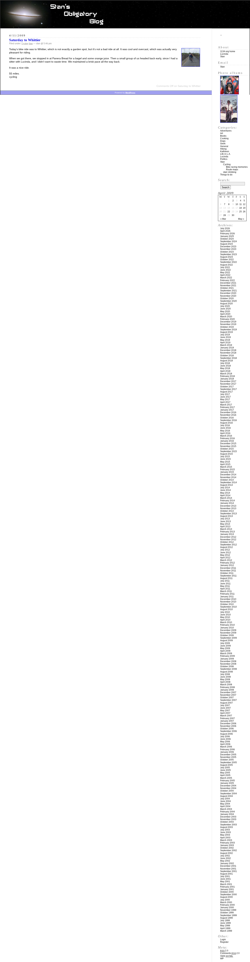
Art (221, 133)
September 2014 (228, 482)
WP (222, 958)
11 (240, 204)
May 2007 (225, 710)
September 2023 (228, 254)
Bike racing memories (237, 167)
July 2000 (225, 900)
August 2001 (226, 874)
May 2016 (225, 430)
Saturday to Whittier (24, 40)
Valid (226, 956)
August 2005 (226, 765)
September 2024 (228, 241)
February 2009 (227, 656)
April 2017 (225, 402)
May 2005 (225, 772)
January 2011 (227, 596)
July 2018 (225, 363)
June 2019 (225, 337)
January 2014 (227, 503)
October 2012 (227, 542)
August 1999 (226, 918)
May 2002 (225, 861)
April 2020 (225, 314)
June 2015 (225, 459)
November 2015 (228, 446)
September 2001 (228, 871)
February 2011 (227, 594)
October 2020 (227, 298)
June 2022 (225, 270)
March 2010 (226, 622)
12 (244, 204)
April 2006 (225, 744)
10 (237, 204)
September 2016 (228, 420)
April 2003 (225, 837)
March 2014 (226, 498)
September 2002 (228, 850)
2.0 (224, 950)
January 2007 (227, 721)
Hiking (223, 149)
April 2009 (225, 651)
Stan (31, 43)
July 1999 (225, 920)
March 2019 (226, 345)
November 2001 (228, 868)
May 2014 (225, 493)
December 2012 (228, 537)
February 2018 (227, 376)
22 (228, 211)
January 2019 (227, 347)
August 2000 (226, 897)
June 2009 (225, 646)
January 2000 (227, 907)
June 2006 (225, 739)
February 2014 (227, 500)
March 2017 (226, 404)
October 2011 (227, 573)
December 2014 (228, 474)
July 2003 (225, 829)
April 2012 (225, 557)
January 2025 (227, 236)
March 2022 (226, 277)
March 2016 (226, 436)
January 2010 (227, 627)
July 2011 (225, 581)
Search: (224, 180)
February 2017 (227, 407)
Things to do (226, 174)
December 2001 (228, 866)
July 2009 (225, 643)
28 (224, 215)
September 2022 (228, 262)
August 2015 (226, 454)
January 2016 (227, 441)
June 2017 (225, 397)
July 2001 (225, 876)
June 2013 (225, 521)
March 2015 (226, 467)
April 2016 (225, 433)
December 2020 (228, 293)
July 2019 (225, 334)
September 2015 (228, 451)
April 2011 (225, 588)
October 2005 (227, 759)
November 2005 (228, 757)
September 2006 (228, 731)
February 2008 (227, 687)
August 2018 (226, 360)
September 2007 (228, 700)
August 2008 (226, 671)
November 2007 (228, 695)
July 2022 (225, 267)
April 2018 (225, 371)
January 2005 (227, 783)
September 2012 (228, 544)
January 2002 (227, 863)
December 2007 (228, 692)
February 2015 (227, 469)
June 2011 (225, 583)
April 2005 (225, 775)
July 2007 (225, 705)
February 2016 (227, 438)
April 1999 (225, 928)
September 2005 (228, 762)
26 (244, 211)
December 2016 (228, 412)
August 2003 (226, 827)
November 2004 (228, 788)
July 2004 (225, 798)
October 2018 (227, 355)
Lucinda (224, 54)
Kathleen (224, 151)
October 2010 (227, 604)
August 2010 (226, 609)
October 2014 (227, 480)
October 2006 (227, 728)
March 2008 (226, 684)
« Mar (223, 219)
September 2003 (228, 824)
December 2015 (228, 443)
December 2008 (228, 661)
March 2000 (226, 902)
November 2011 (228, 570)
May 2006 (225, 741)
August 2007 (226, 703)
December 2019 (228, 321)
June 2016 (225, 428)
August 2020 (226, 303)
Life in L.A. (225, 154)
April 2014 (225, 495)
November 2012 (228, 539)
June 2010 (225, 614)
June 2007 (225, 708)
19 (244, 208)
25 (240, 211)
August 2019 (226, 332)
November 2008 (228, 664)
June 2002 (225, 858)
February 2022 (227, 280)
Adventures (226, 130)
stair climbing (229, 172)
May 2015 (225, 462)
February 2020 (227, 319)
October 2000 (227, 892)
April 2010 (225, 620)
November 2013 (228, 508)
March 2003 (226, 840)
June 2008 (225, 677)
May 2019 (225, 340)
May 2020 (225, 311)
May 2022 (225, 272)
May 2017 (225, 399)
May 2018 (225, 368)
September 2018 (228, 358)
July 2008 (225, 674)
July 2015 (225, 456)
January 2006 (227, 752)
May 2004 (225, 804)
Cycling (25, 43)
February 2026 (227, 233)
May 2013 (225, 524)
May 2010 (225, 617)
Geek (222, 143)
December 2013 (228, 506)
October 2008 (227, 666)
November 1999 (228, 910)
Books (223, 136)
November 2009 (228, 633)
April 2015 (225, 464)
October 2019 (227, 327)
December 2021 (228, 283)
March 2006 (226, 746)
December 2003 (228, 817)
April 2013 (225, 526)
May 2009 (225, 648)
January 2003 (227, 845)
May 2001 (225, 881)
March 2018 (226, 373)
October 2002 (227, 848)
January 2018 (227, 378)
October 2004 (227, 791)
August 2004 (226, 796)
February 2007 (227, 718)
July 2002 (225, 855)
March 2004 (226, 809)
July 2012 (225, 549)
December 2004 (228, 785)
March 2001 (226, 884)
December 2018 (228, 350)
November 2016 (228, 415)
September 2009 (228, 638)
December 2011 (228, 568)
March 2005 (226, 778)
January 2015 (227, 472)
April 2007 (225, 713)
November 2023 (228, 249)
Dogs (222, 141)
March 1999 (226, 931)
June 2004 (225, 801)
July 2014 (225, 487)
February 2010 (227, 625)
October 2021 (227, 288)
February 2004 (227, 811)
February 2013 (227, 531)
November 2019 (228, 324)
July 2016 (225, 425)
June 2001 (225, 879)
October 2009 (227, 635)
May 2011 (225, 586)
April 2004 (225, 806)
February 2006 (227, 749)
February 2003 (227, 842)
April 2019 (225, 342)
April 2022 (225, 275)
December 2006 (228, 723)
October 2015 (227, 449)
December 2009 (228, 630)
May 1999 (225, 925)
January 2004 (227, 814)
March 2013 (226, 529)
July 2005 (225, 767)
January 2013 (227, 534)
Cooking (224, 138)
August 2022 (226, 265)
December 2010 (228, 599)
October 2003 (227, 822)
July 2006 (225, 736)
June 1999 (225, 923)
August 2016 (226, 423)
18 (240, 208)
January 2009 (227, 658)
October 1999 (227, 912)
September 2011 (228, 575)
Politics (223, 159)
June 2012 (225, 552)
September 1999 (228, 915)
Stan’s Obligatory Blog (125, 14)
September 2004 (228, 793)
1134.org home (227, 51)
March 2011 (226, 591)
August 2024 (226, 244)
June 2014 (225, 490)
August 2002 (226, 853)
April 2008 (225, 682)
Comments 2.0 (230, 953)
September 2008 (228, 669)
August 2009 (226, 640)
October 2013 (227, 511)
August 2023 (226, 257)
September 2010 (228, 607)
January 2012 (227, 565)
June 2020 (225, 308)
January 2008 (227, 690)
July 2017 (225, 394)
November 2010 (228, 601)
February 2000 (227, 905)
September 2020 (228, 301)
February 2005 (227, 780)
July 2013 (225, 518)
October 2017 (227, 386)
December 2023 (228, 246)
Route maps (232, 169)
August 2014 (226, 485)
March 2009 (226, 653)
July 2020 (225, 306)
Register (224, 942)
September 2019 (228, 329)
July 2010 (225, 612)
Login (223, 939)
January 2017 (227, 410)
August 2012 (226, 547)
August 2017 (226, 391)
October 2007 (227, 697)
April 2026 (225, 231)
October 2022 (227, 259)
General (224, 146)
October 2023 (227, 252)
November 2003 (228, 819)
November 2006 (228, 726)
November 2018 (228, 353)
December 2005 (228, 754)
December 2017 (228, 381)
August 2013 (226, 516)
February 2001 (227, 887)
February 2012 (227, 562)
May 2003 (225, 835)
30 (233, 215)
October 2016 (227, 417)
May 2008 (225, 679)
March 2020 (226, 316)
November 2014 (228, 477)
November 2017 (228, 384)
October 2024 (227, 239)
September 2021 (228, 290)
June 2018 (225, 365)
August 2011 (226, 578)
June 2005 (225, 770)
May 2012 (225, 555)
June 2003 (225, 832)
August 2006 (226, 734)
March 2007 (226, 715)
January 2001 (227, 889)
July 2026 (225, 228)
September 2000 (228, 894)
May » (241, 219)
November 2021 (228, 285)
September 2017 (228, 389)
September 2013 (228, 513)
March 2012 (226, 560)
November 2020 (228, 296)
